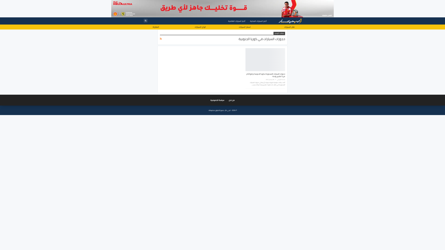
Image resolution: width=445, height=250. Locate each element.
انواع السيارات (200, 27)
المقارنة (156, 27)
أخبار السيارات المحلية (258, 21)
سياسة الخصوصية (217, 100)
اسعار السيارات (245, 27)
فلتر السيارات (289, 27)
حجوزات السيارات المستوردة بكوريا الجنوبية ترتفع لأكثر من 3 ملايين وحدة (265, 75)
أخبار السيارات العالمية (236, 21)
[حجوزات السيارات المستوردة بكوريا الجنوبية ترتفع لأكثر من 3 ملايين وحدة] (265, 59)
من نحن (232, 100)
